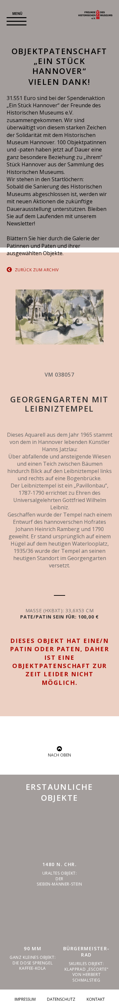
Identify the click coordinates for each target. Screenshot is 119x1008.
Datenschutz (61, 999)
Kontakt (96, 999)
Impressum (25, 999)
